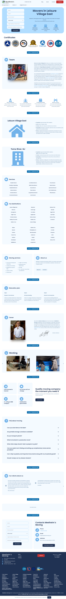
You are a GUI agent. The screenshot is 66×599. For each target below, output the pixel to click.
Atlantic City (33, 227)
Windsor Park (52, 207)
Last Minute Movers (33, 182)
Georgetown (13, 212)
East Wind (52, 214)
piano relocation (45, 85)
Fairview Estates (13, 217)
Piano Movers (33, 190)
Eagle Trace (13, 214)
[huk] (8, 1)
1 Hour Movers (52, 182)
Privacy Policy (57, 587)
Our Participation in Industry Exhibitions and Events (38, 587)
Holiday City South (13, 219)
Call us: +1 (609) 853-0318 (33, 52)
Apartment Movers (52, 187)
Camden (52, 230)
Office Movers (52, 192)
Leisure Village (33, 222)
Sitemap (19, 557)
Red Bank (33, 239)
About (19, 554)
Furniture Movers (13, 192)
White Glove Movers (33, 185)
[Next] (63, 363)
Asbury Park (52, 239)
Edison (13, 227)
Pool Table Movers (52, 190)
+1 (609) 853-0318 (27, 1)
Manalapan (13, 239)
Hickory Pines (52, 217)
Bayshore (33, 207)
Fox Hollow (33, 212)
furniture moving (37, 85)
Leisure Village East (13, 207)
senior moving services (50, 77)
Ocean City (13, 234)
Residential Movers (13, 187)
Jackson (13, 237)
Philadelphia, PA (33, 230)
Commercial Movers (13, 195)
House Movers (33, 187)
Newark (13, 230)
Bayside (52, 209)
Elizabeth (52, 227)
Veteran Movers (13, 190)
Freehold (52, 237)
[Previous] (2, 363)
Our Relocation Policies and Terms (48, 587)
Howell (33, 237)
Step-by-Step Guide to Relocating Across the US (7, 589)
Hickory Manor (33, 217)
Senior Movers (52, 185)
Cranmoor (52, 219)
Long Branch (33, 242)
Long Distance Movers (33, 192)
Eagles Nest (33, 214)
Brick (52, 234)
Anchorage (33, 209)
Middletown (13, 242)
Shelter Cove (13, 222)
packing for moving (54, 73)
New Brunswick (33, 232)
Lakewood (33, 234)
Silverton (13, 209)
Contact (19, 556)
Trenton (13, 232)
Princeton (52, 232)
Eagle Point (52, 212)
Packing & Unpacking (13, 185)
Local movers (33, 195)
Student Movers (13, 182)
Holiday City (33, 219)
